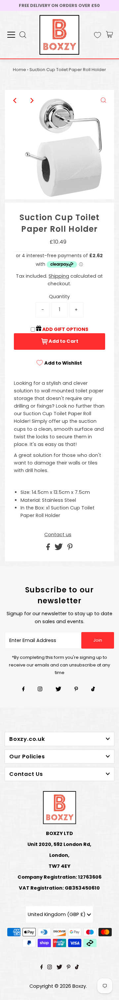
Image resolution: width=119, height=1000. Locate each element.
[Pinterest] (76, 690)
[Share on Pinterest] (70, 548)
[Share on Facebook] (48, 548)
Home (19, 69)
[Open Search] (23, 34)
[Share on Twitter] (59, 548)
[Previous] (15, 100)
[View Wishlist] (97, 35)
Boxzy (79, 986)
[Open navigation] (11, 34)
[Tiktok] (93, 690)
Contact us (57, 534)
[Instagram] (40, 690)
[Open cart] (109, 35)
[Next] (31, 100)
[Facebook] (23, 690)
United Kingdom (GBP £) (57, 914)
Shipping (59, 276)
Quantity (59, 296)
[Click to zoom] (103, 100)
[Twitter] (58, 690)
